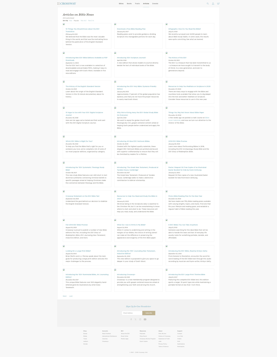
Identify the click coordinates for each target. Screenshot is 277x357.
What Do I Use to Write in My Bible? (131, 225)
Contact (179, 333)
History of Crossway (164, 336)
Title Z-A (91, 20)
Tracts (137, 3)
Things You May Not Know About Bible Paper (186, 112)
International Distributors (109, 336)
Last (71, 296)
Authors (85, 341)
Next (65, 296)
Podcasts (142, 333)
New (70, 20)
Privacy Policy (163, 344)
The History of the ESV (177, 58)
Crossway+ (105, 341)
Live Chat (180, 336)
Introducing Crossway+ (126, 274)
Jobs (160, 341)
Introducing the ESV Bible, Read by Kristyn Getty (187, 251)
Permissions (180, 346)
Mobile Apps (124, 339)
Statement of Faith (164, 339)
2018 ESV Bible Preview (177, 141)
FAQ (178, 341)
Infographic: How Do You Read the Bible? (184, 29)
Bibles (121, 3)
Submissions (181, 344)
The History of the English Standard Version (83, 86)
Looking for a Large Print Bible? (78, 251)
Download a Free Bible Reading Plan (131, 29)
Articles (146, 3)
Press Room (143, 336)
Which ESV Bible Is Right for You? (79, 141)
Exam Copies (144, 341)
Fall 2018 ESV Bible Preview (77, 225)
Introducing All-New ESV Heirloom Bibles (133, 141)
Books (129, 3)
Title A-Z (83, 20)
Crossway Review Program (148, 339)
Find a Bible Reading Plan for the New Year (185, 196)
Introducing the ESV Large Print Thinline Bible (186, 274)
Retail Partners (106, 333)
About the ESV (125, 333)
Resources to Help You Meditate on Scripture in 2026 (189, 86)
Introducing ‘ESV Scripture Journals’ (131, 58)
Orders (179, 339)
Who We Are (162, 333)
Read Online (124, 336)
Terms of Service (163, 346)
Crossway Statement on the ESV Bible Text (82, 196)
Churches (105, 339)
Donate (155, 3)
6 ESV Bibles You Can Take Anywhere (183, 225)
